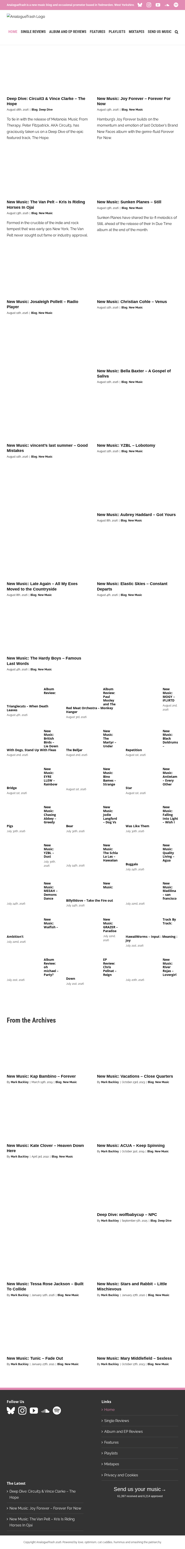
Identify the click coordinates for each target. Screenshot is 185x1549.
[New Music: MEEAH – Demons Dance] (23, 889)
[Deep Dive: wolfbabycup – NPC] (138, 1188)
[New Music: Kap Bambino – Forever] (47, 1049)
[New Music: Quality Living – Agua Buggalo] (142, 850)
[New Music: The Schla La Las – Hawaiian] (82, 850)
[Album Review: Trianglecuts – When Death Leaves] (23, 694)
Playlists (111, 1453)
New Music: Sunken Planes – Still (129, 202)
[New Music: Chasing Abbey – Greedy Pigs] (23, 812)
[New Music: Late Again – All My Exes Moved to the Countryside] (47, 557)
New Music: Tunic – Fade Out (35, 1358)
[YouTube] (34, 1411)
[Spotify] (57, 1411)
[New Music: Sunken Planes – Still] (138, 175)
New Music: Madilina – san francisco (170, 891)
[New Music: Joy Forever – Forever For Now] (138, 71)
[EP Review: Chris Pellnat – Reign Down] (82, 965)
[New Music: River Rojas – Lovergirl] (142, 965)
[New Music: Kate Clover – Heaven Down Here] (47, 1118)
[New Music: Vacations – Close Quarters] (138, 1049)
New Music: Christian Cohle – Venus (132, 301)
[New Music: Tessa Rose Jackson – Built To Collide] (47, 1257)
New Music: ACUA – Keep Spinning (131, 1145)
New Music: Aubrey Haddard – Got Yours (136, 514)
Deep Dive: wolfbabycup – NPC (127, 1214)
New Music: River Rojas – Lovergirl (169, 967)
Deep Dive (46, 109)
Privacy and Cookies (121, 1475)
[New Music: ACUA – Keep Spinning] (138, 1118)
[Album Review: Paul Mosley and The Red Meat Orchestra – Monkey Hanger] (82, 694)
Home (109, 1410)
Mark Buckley (20, 1082)
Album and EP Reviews (123, 1431)
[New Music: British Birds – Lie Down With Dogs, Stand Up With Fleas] (23, 736)
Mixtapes (111, 1464)
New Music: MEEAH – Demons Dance (51, 891)
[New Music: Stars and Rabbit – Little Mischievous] (138, 1257)
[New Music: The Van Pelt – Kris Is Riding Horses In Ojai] (47, 175)
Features (111, 1442)
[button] (176, 32)
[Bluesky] (11, 1411)
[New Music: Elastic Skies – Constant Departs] (138, 557)
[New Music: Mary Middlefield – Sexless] (138, 1331)
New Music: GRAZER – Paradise (110, 925)
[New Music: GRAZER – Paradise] (82, 925)
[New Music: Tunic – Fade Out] (47, 1331)
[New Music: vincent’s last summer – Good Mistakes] (47, 418)
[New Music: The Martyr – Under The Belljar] (82, 736)
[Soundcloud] (45, 1411)
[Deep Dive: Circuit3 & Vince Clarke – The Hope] (47, 71)
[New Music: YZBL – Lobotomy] (138, 418)
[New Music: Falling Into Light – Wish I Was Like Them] (142, 812)
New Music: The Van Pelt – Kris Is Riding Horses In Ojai (42, 1522)
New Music (136, 109)
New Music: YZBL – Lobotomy (126, 445)
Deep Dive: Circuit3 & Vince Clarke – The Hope (42, 1494)
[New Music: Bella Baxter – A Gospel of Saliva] (138, 344)
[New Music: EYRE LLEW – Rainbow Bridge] (23, 774)
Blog (35, 109)
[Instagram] (22, 1411)
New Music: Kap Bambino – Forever (41, 1076)
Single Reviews (116, 1421)
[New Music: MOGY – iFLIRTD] (142, 694)
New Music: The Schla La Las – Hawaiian (110, 852)
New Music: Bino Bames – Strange (109, 776)
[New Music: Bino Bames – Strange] (82, 774)
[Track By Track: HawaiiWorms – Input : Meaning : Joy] (142, 925)
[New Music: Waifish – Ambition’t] (23, 925)
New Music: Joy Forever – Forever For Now (45, 1508)
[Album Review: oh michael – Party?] (23, 965)
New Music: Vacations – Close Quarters (135, 1076)
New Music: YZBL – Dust (49, 851)
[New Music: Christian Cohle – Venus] (138, 275)
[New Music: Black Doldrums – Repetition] (142, 736)
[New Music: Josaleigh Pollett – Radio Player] (47, 275)
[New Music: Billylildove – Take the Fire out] (82, 889)
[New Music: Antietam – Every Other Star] (142, 774)
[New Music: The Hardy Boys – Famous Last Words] (47, 631)
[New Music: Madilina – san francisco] (142, 889)
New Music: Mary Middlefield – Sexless (134, 1358)
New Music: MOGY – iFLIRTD (169, 694)
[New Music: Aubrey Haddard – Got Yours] (138, 487)
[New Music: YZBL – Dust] (23, 850)
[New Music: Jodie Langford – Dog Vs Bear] (82, 812)
